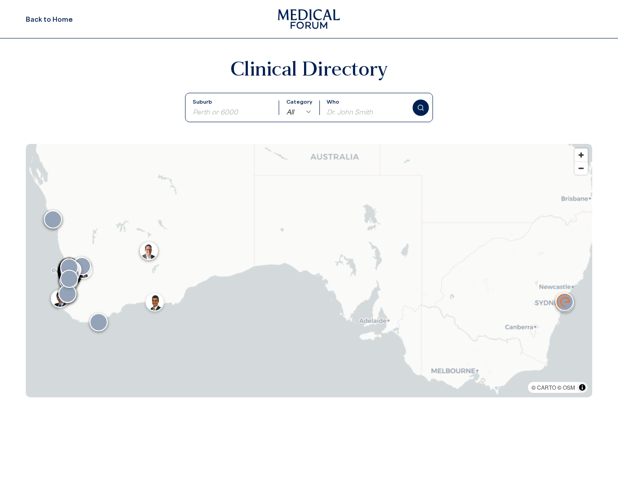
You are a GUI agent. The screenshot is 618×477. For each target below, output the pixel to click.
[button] (565, 302)
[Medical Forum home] (309, 19)
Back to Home (49, 19)
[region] (309, 270)
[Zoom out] (581, 168)
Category (299, 101)
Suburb (202, 101)
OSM (569, 387)
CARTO (546, 387)
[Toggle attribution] (582, 387)
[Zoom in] (581, 155)
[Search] (421, 108)
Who (333, 101)
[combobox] (299, 111)
